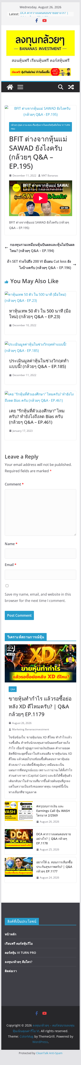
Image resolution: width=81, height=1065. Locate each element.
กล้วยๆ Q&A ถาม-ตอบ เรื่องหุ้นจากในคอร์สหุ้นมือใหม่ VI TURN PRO (40, 126)
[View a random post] (71, 87)
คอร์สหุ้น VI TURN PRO (20, 953)
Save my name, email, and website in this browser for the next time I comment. (38, 597)
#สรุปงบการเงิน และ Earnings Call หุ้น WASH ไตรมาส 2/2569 (53, 810)
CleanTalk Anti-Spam (49, 1053)
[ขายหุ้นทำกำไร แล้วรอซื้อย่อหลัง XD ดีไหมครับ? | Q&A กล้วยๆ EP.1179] (40, 663)
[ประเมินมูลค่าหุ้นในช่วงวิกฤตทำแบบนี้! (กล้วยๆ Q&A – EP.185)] (40, 344)
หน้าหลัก (10, 934)
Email (10, 564)
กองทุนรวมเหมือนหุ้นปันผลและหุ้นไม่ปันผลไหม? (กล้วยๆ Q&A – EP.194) (42, 247)
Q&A (12, 689)
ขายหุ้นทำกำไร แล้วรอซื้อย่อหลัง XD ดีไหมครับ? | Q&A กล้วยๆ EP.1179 (40, 706)
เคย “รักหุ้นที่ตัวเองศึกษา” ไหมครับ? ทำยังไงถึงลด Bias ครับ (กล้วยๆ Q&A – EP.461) (37, 416)
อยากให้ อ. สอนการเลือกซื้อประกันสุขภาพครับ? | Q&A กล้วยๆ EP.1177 (54, 866)
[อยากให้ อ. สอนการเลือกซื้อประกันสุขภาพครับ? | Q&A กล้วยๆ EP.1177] (19, 870)
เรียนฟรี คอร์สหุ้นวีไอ (19, 943)
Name (11, 543)
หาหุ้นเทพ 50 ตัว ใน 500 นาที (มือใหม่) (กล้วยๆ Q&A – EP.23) (40, 313)
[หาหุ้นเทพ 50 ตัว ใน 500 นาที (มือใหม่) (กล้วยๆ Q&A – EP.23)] (40, 294)
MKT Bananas (49, 175)
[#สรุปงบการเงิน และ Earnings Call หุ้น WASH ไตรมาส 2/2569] (19, 814)
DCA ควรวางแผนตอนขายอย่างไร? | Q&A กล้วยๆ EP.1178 (44, 16)
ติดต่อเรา (11, 971)
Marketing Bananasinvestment (30, 729)
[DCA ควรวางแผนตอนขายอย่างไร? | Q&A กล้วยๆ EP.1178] (19, 842)
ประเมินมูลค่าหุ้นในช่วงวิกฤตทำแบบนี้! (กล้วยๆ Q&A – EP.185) (39, 363)
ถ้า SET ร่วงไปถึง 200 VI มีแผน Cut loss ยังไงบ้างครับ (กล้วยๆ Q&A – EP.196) (39, 264)
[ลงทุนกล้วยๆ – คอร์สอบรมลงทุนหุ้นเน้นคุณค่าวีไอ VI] (10, 87)
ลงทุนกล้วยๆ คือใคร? (18, 962)
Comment (14, 484)
